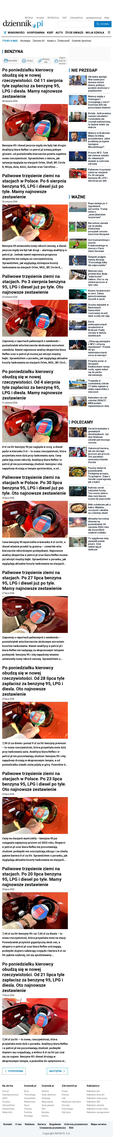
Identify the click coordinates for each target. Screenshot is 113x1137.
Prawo (65, 1091)
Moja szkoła (47, 1102)
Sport (26, 1105)
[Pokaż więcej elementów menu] (109, 33)
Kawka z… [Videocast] (58, 40)
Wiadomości (29, 1102)
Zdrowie (28, 1109)
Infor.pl (5, 1091)
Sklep (106, 18)
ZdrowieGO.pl (76, 18)
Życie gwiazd (48, 1105)
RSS (71, 1127)
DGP (65, 18)
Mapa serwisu (98, 1124)
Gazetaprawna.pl (10, 1095)
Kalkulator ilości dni (95, 1095)
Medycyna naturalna (71, 1102)
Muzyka (45, 1112)
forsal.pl (40, 18)
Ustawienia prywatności (53, 1127)
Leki (63, 1098)
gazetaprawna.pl (94, 18)
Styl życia (66, 1112)
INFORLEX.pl (53, 18)
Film (44, 1109)
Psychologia (67, 1109)
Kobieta (45, 1091)
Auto (26, 1091)
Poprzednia (15, 1071)
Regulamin (55, 1124)
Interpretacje (8, 1109)
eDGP (5, 1098)
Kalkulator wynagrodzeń (98, 1112)
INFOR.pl (29, 18)
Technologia (29, 1095)
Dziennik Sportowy (81, 40)
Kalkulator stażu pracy (97, 1098)
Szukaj (104, 24)
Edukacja (46, 1098)
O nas (18, 1124)
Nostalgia (25, 40)
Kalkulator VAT (93, 1102)
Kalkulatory (93, 1085)
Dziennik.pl (30, 1085)
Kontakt (7, 1124)
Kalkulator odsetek (95, 1105)
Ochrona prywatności (76, 1124)
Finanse (65, 1095)
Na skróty (7, 1085)
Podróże (28, 1112)
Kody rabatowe (49, 1095)
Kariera (42, 1124)
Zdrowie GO (39, 40)
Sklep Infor (7, 1112)
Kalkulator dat (93, 1091)
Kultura (45, 1116)
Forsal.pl (6, 1102)
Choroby (66, 1105)
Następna (55, 1071)
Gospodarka (29, 1098)
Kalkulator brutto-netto (97, 1109)
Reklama (29, 1124)
